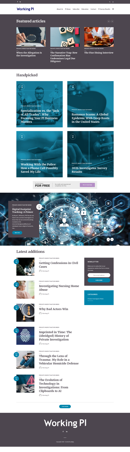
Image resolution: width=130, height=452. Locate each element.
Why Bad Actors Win (53, 309)
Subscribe (76, 9)
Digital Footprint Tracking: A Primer (22, 210)
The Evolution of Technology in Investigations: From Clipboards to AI (53, 385)
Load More (65, 406)
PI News (68, 9)
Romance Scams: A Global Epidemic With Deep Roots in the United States (90, 118)
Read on (17, 232)
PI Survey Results (104, 9)
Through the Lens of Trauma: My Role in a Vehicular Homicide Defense (59, 359)
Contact (93, 9)
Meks (72, 442)
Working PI (45, 271)
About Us (60, 9)
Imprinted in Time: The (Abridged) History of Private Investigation (55, 335)
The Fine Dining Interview (98, 52)
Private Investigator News (26, 48)
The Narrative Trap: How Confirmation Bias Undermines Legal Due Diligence (63, 57)
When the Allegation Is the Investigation (29, 54)
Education (85, 9)
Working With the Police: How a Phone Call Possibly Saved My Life (39, 168)
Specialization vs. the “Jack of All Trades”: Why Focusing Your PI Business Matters (40, 116)
